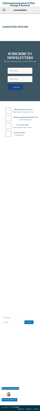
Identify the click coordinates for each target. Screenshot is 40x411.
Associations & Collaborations (12, 360)
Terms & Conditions (9, 256)
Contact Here (27, 394)
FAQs (4, 177)
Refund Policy (7, 342)
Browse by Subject (8, 194)
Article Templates (8, 308)
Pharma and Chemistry (10, 230)
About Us (5, 156)
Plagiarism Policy (8, 285)
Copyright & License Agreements (13, 252)
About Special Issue (9, 373)
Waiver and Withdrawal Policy (12, 339)
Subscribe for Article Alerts (11, 159)
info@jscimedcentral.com (23, 109)
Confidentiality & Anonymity (12, 271)
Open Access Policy (8, 245)
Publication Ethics (8, 267)
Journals (4, 166)
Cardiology (5, 197)
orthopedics (6, 227)
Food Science (6, 208)
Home (4, 152)
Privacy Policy (7, 249)
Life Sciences (6, 212)
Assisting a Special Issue (10, 380)
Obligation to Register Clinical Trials (15, 274)
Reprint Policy (7, 349)
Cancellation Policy (8, 293)
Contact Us (5, 170)
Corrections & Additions (10, 300)
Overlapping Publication (10, 296)
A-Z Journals (6, 190)
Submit (29, 322)
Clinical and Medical (9, 205)
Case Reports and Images (10, 201)
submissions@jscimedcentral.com (25, 117)
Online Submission (9, 400)
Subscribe (16, 87)
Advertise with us (8, 353)
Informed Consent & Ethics (11, 263)
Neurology (5, 219)
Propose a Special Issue (10, 377)
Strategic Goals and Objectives (12, 163)
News (3, 174)
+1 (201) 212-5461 (19, 132)
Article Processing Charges (11, 335)
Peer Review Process (9, 282)
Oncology (5, 223)
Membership (6, 346)
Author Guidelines (8, 303)
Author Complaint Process (11, 289)
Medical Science (7, 216)
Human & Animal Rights (10, 260)
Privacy (36, 409)
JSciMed (16, 407)
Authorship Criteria (8, 278)
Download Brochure (10, 388)
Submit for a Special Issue (11, 384)
